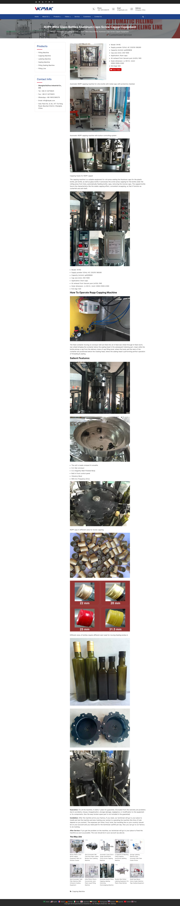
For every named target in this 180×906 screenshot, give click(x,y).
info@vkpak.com (122, 9)
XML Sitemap (112, 903)
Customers (87, 16)
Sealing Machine (44, 62)
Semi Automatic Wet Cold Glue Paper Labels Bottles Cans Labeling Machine (92, 857)
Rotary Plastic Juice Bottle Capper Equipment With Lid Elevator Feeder (75, 857)
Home (37, 16)
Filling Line (42, 68)
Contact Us (98, 16)
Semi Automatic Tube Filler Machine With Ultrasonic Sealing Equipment (76, 882)
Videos (67, 16)
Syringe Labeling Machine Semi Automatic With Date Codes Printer (136, 857)
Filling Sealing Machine (46, 65)
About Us (45, 16)
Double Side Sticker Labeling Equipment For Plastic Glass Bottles (122, 881)
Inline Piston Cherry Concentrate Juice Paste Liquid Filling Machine (90, 882)
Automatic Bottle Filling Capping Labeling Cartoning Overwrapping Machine (107, 882)
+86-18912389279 (103, 9)
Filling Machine (43, 52)
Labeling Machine (44, 59)
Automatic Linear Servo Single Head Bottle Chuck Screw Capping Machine (107, 857)
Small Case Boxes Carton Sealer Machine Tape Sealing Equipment (137, 881)
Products (57, 16)
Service (77, 16)
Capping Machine (78, 891)
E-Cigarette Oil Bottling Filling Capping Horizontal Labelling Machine (121, 857)
